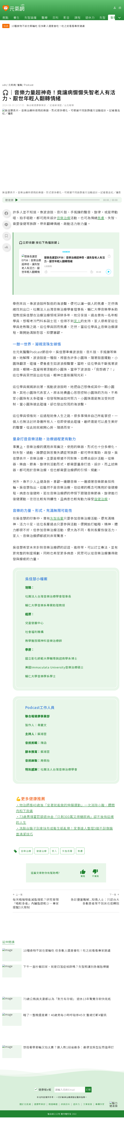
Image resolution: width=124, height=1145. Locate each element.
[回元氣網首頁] (17, 7)
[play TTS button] (16, 200)
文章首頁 (87, 1104)
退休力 (90, 17)
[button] (119, 17)
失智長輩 (57, 518)
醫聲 (113, 17)
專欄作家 (99, 1104)
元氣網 (12, 84)
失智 (102, 17)
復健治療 (101, 499)
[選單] (120, 7)
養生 (16, 17)
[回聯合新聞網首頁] (5, 8)
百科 (55, 17)
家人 (77, 321)
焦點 (5, 17)
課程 (77, 17)
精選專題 (53, 1104)
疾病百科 (65, 1104)
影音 (66, 17)
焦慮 (101, 217)
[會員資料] (115, 7)
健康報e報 (45, 1089)
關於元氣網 (25, 1104)
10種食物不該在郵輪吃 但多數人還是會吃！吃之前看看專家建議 (48, 26)
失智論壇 (30, 17)
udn (4, 84)
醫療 (44, 17)
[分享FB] (6, 213)
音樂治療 (63, 217)
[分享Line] (6, 224)
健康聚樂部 (39, 1104)
